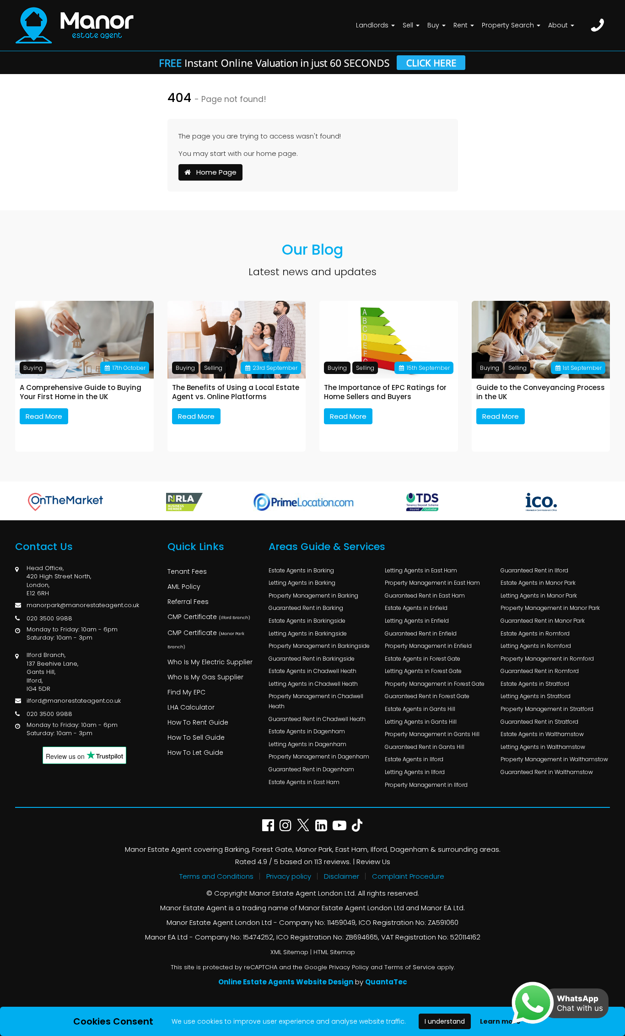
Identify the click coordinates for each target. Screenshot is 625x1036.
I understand (445, 1021)
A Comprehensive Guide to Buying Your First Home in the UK (80, 392)
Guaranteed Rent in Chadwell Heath (317, 719)
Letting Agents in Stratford (536, 696)
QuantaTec (386, 982)
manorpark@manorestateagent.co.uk (83, 605)
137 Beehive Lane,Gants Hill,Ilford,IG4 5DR (52, 676)
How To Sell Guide (196, 737)
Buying (33, 368)
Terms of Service (409, 967)
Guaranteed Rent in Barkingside (312, 658)
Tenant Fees (187, 571)
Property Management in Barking (313, 595)
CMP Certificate (208, 616)
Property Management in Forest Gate (435, 684)
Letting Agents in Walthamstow (543, 747)
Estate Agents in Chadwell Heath (312, 671)
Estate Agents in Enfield (416, 608)
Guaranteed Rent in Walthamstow (547, 772)
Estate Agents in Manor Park (538, 583)
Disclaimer (341, 876)
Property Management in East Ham (432, 583)
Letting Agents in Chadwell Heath (313, 684)
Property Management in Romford (547, 658)
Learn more (500, 1021)
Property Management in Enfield (428, 646)
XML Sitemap (289, 952)
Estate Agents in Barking (301, 570)
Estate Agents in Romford (535, 633)
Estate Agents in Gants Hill (420, 709)
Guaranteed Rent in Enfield (421, 633)
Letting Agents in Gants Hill (421, 722)
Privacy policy (288, 876)
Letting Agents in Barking (302, 583)
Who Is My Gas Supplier (205, 677)
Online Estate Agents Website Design (285, 982)
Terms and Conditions (216, 876)
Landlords (373, 25)
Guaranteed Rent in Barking (306, 608)
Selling (213, 368)
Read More (44, 416)
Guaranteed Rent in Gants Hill (424, 747)
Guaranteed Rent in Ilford (534, 570)
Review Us (373, 861)
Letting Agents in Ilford (415, 772)
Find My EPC (186, 692)
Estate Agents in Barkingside (307, 621)
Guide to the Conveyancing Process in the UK (540, 392)
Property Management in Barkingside (319, 646)
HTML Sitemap (334, 952)
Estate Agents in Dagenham (307, 731)
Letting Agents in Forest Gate (423, 671)
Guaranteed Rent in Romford (540, 671)
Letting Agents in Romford (536, 646)
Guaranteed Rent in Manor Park (543, 621)
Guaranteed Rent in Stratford (539, 722)
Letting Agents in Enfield (417, 621)
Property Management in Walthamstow (554, 759)
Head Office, (45, 568)
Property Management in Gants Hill (432, 734)
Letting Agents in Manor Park (539, 595)
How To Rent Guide (197, 722)
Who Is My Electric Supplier (210, 662)
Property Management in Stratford (547, 709)
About (559, 25)
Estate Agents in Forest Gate (422, 658)
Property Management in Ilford (426, 785)
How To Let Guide (195, 752)
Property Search (509, 25)
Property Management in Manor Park (550, 608)
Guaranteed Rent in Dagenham (311, 769)
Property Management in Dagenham (319, 756)
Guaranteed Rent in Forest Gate (427, 696)
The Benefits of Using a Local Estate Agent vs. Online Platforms (235, 392)
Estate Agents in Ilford (414, 759)
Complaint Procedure (408, 876)
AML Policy (183, 586)
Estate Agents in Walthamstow (542, 734)
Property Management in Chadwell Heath (316, 701)
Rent (461, 25)
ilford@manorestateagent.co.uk (74, 700)
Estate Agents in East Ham (304, 782)
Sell (409, 25)
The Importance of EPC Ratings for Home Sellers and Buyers (385, 392)
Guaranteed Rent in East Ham (425, 595)
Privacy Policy (349, 967)
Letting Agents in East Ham (421, 570)
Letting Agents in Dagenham (307, 744)
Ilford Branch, (46, 655)
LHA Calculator (191, 707)
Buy (434, 25)
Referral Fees (188, 601)
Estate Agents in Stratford (535, 684)
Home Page (214, 172)
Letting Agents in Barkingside (308, 633)
